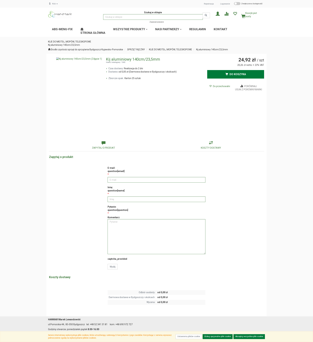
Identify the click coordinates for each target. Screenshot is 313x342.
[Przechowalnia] (235, 13)
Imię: (116, 189)
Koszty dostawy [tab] (211, 148)
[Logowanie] (218, 13)
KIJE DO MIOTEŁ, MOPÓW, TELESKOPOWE (170, 49)
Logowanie (225, 4)
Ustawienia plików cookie (188, 336)
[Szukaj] (206, 15)
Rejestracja (209, 4)
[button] (55, 3)
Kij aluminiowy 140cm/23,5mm (212, 49)
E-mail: (116, 169)
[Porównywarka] (226, 13)
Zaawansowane (156, 22)
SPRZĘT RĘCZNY (136, 49)
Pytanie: (118, 208)
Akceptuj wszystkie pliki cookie (249, 336)
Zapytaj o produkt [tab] (103, 148)
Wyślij (112, 266)
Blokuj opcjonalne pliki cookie (217, 336)
